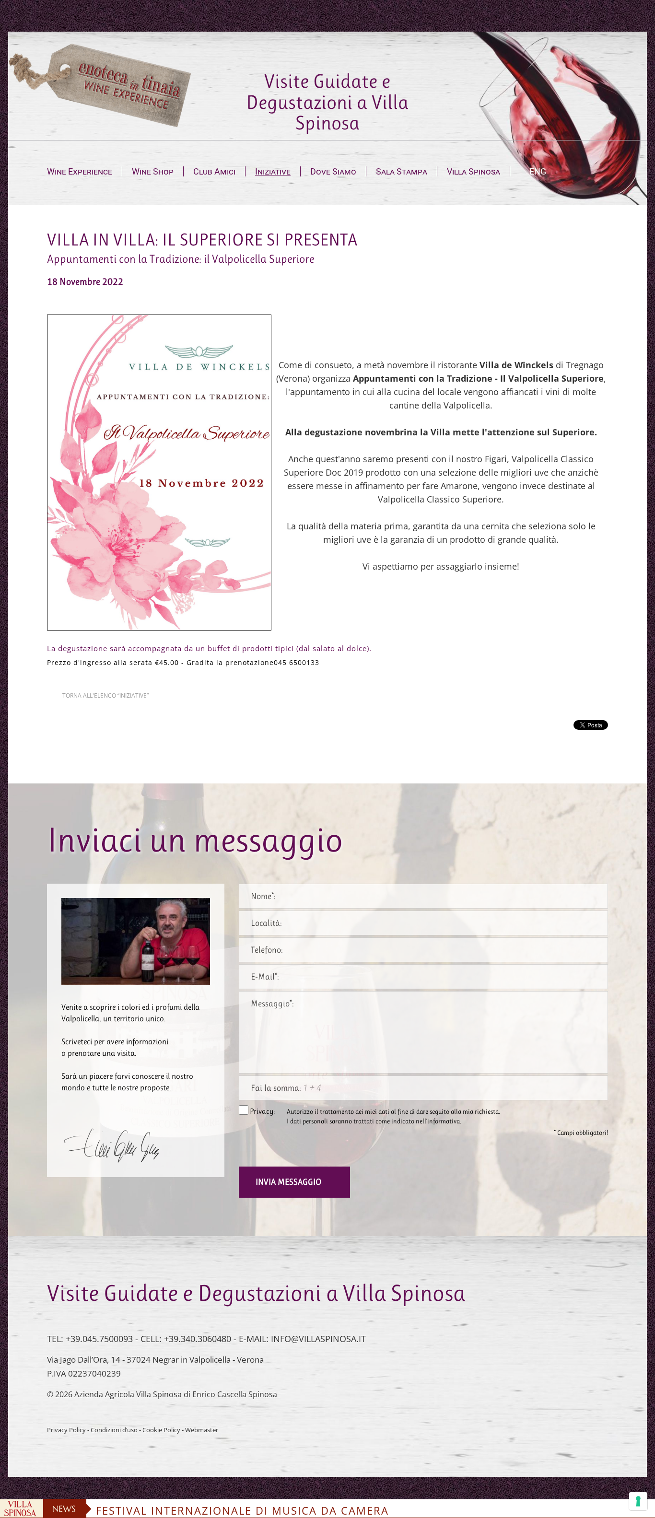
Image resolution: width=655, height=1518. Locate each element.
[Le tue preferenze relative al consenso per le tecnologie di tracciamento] (638, 1501)
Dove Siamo (333, 171)
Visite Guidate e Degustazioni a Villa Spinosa (327, 102)
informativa (443, 1121)
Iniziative (273, 171)
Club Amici (214, 171)
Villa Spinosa (473, 171)
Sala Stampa (401, 171)
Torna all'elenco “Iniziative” (105, 695)
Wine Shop (153, 171)
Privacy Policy (66, 1430)
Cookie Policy (161, 1430)
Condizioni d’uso (114, 1430)
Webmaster (201, 1430)
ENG (537, 171)
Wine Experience (79, 171)
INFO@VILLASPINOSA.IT (318, 1338)
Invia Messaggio (288, 1182)
